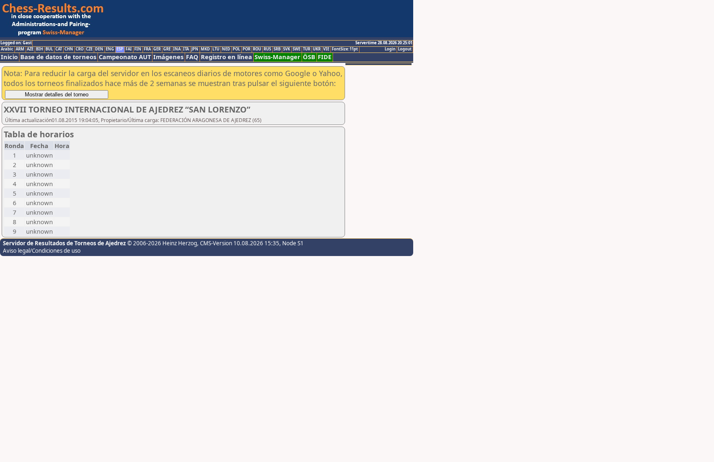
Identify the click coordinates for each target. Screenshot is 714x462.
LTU (215, 49)
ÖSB (309, 57)
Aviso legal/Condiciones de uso (42, 250)
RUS (267, 49)
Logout (405, 49)
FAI (129, 49)
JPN (194, 49)
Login (390, 49)
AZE (30, 49)
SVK (286, 49)
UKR (317, 49)
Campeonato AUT (125, 57)
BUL (49, 49)
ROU (257, 49)
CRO (79, 49)
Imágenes (168, 57)
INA (177, 49)
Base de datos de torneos (58, 57)
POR (246, 49)
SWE (296, 49)
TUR (306, 49)
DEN (99, 49)
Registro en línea (226, 57)
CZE (89, 49)
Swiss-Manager (277, 57)
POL (236, 49)
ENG (110, 49)
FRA (147, 49)
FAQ (192, 57)
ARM (20, 49)
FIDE (324, 57)
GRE (167, 49)
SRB (277, 49)
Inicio (9, 57)
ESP (120, 49)
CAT (58, 49)
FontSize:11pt (345, 49)
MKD (205, 49)
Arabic (7, 49)
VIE (326, 49)
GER (157, 49)
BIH (39, 49)
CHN (68, 49)
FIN (137, 49)
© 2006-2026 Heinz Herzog (162, 243)
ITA (186, 49)
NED (226, 49)
